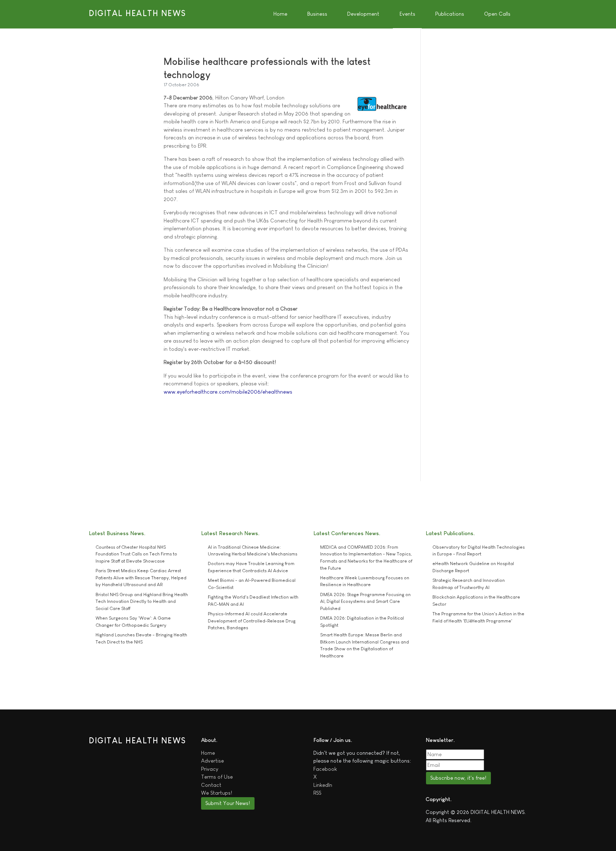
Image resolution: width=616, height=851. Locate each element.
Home (208, 753)
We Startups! (216, 793)
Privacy (209, 769)
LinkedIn (322, 785)
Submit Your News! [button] (227, 803)
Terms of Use (217, 777)
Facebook (325, 769)
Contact (211, 785)
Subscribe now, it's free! (458, 778)
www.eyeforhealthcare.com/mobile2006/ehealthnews (228, 392)
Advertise (212, 761)
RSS (317, 793)
